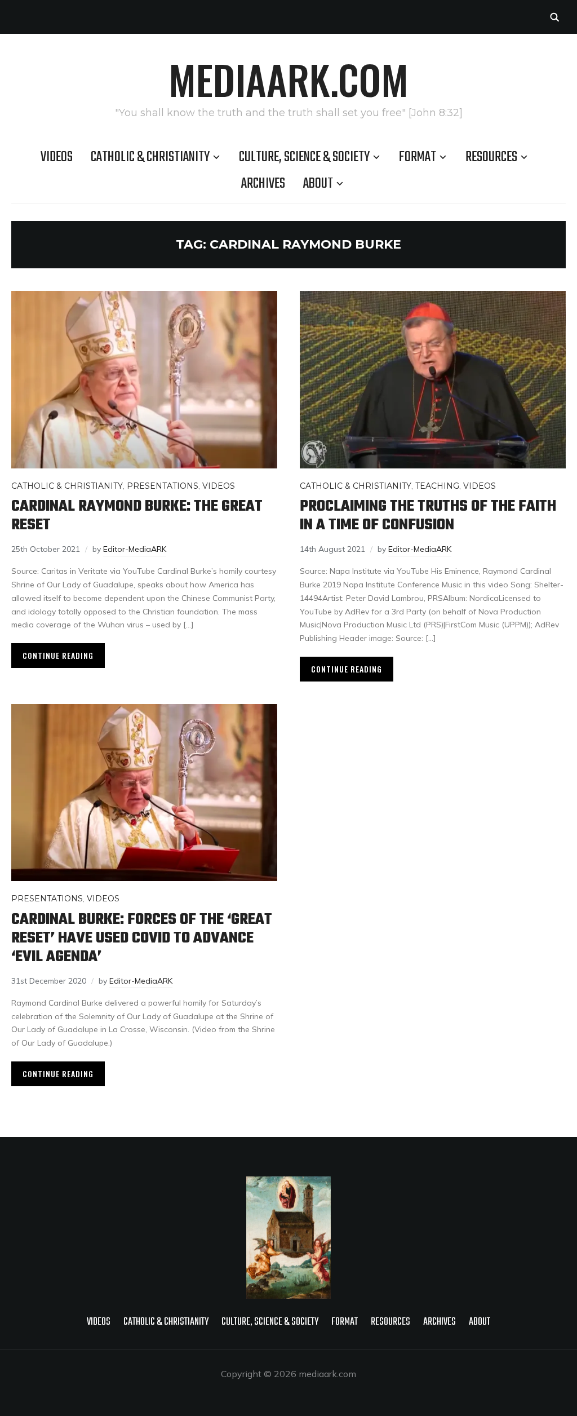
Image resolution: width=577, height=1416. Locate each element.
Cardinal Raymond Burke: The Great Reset (137, 515)
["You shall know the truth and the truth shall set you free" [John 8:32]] (288, 1183)
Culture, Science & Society (304, 157)
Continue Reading (58, 655)
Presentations (162, 486)
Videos (57, 157)
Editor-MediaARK (134, 549)
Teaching (437, 486)
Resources (491, 157)
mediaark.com (288, 79)
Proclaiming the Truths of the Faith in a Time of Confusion (428, 515)
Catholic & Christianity (150, 157)
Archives (263, 183)
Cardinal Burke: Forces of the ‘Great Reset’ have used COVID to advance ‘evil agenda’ (141, 938)
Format (417, 157)
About (318, 183)
